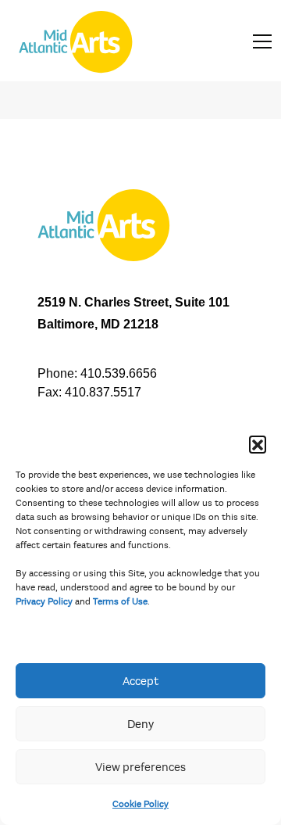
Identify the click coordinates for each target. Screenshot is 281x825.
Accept (140, 681)
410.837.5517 (103, 392)
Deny (140, 724)
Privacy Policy (44, 601)
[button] (257, 444)
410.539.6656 (118, 373)
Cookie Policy (140, 803)
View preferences (140, 767)
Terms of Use (120, 601)
